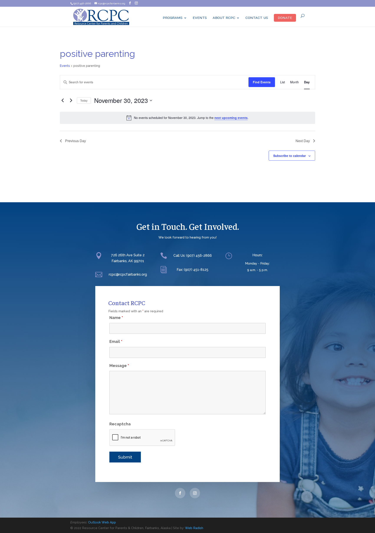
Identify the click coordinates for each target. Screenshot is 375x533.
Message (119, 365)
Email (115, 341)
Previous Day (75, 140)
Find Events (262, 82)
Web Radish (194, 528)
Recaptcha (120, 424)
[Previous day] (62, 100)
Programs (173, 18)
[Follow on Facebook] (180, 493)
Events (200, 18)
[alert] (187, 118)
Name (116, 317)
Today (83, 100)
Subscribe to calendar (289, 155)
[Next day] (71, 100)
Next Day (303, 140)
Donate (285, 18)
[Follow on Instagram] (195, 493)
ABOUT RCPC (224, 18)
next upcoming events (231, 117)
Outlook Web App (102, 522)
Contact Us (256, 18)
